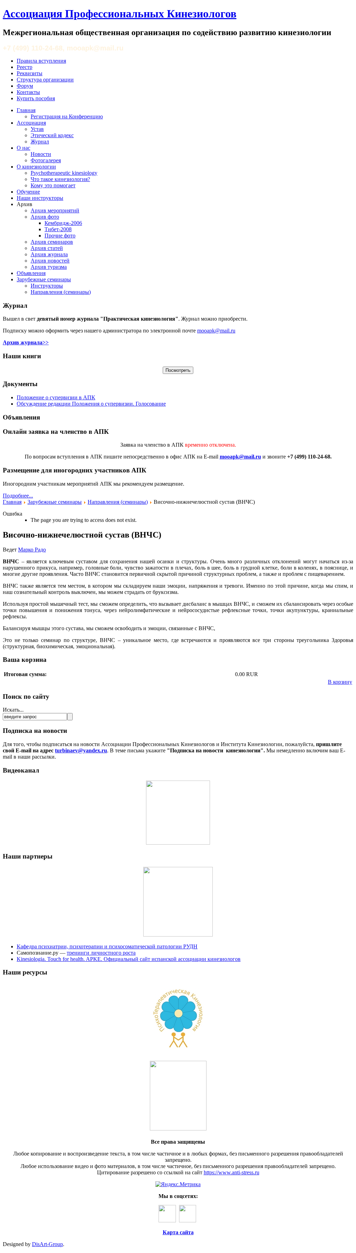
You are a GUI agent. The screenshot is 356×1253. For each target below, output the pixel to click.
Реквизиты (29, 73)
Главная (26, 110)
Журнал (40, 141)
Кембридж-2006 (63, 223)
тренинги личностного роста (101, 953)
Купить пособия (36, 98)
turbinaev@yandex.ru (81, 750)
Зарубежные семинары (44, 279)
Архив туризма (49, 267)
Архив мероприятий (55, 210)
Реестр (24, 67)
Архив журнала (49, 254)
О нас (23, 148)
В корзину (340, 682)
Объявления (31, 273)
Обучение (28, 192)
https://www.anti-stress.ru (231, 1172)
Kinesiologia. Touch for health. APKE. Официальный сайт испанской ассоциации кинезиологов (129, 959)
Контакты (28, 92)
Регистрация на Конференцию (67, 116)
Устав (37, 129)
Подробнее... (18, 496)
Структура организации (45, 80)
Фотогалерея (46, 160)
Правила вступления (41, 61)
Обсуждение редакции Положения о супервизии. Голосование (91, 404)
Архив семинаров (52, 242)
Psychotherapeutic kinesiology (64, 173)
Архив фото (45, 217)
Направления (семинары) (61, 292)
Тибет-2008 (58, 229)
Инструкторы (47, 286)
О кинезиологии (36, 167)
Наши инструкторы (40, 198)
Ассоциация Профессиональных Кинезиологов (119, 13)
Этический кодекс (52, 135)
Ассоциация (31, 123)
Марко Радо (32, 550)
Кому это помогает (53, 185)
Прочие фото (59, 235)
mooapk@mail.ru (216, 331)
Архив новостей (50, 261)
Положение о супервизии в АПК (56, 397)
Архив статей (47, 248)
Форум (25, 86)
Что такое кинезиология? (60, 179)
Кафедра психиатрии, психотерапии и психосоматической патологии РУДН (107, 946)
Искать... (13, 710)
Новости (41, 154)
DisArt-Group (47, 1244)
